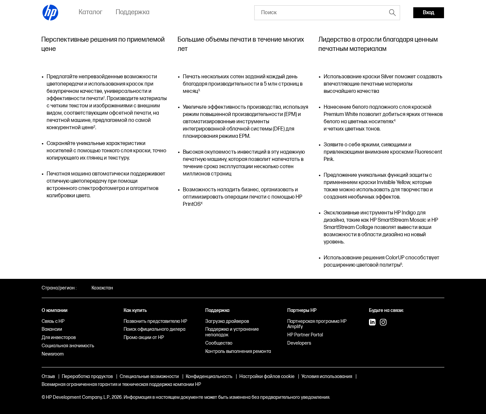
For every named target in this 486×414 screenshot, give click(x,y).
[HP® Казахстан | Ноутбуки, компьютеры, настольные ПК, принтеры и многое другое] (50, 12)
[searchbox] (320, 13)
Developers (299, 343)
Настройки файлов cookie (267, 376)
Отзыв (48, 376)
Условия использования (327, 376)
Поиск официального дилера (154, 329)
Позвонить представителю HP (155, 321)
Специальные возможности (149, 376)
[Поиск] (392, 13)
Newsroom (53, 354)
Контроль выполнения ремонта (238, 351)
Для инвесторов (59, 337)
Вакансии (52, 329)
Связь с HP (53, 321)
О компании (54, 310)
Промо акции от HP (144, 337)
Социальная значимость (68, 346)
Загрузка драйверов (227, 321)
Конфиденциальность (209, 376)
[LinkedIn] (372, 323)
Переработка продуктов (87, 376)
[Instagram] (383, 323)
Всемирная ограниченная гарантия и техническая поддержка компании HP (121, 384)
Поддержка (217, 310)
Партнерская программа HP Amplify (316, 324)
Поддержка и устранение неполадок (232, 332)
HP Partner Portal (305, 335)
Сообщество (218, 343)
